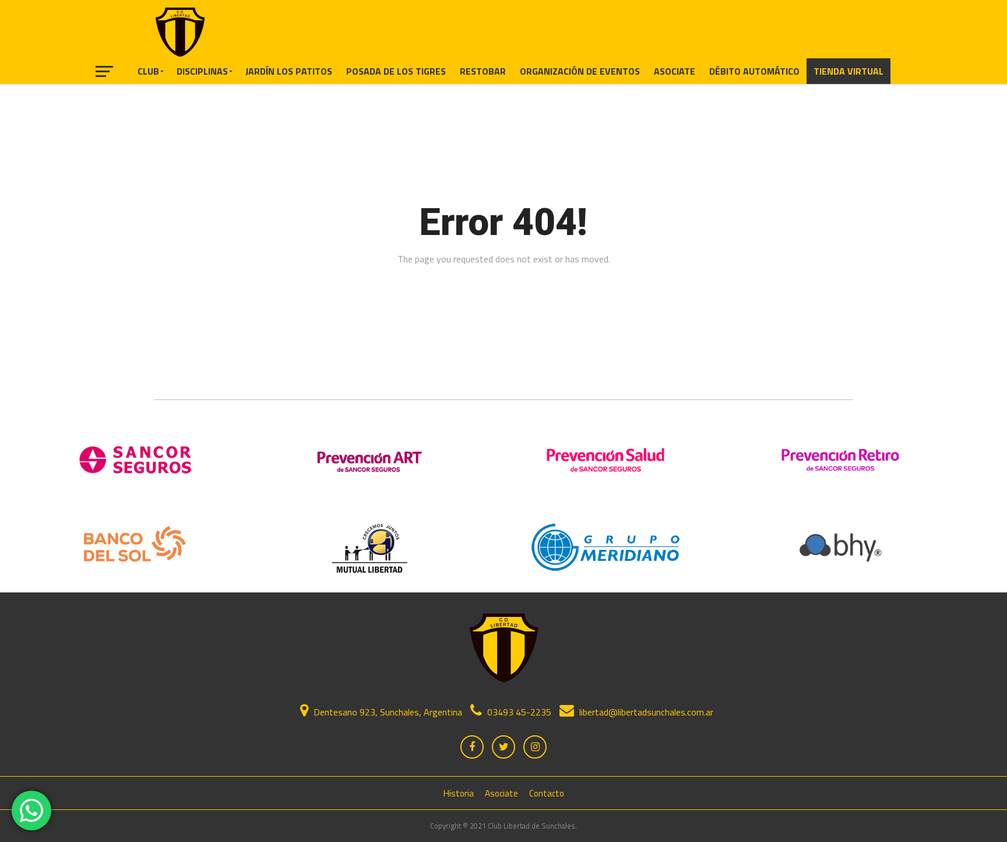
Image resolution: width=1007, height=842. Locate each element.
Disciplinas (202, 71)
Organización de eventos (580, 71)
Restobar (483, 71)
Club (148, 71)
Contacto (546, 793)
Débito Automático (754, 71)
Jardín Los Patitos (288, 71)
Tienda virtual (848, 71)
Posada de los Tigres (396, 71)
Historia (458, 793)
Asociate (674, 71)
